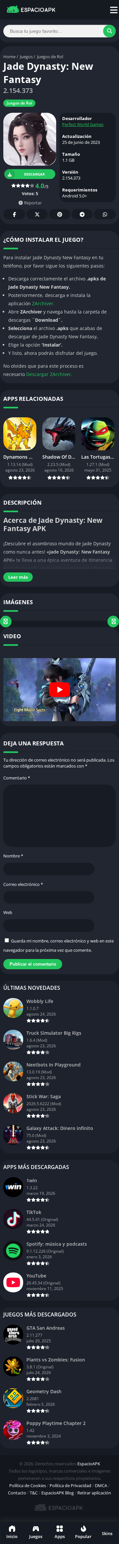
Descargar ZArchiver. (49, 374)
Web (7, 912)
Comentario (16, 778)
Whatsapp (105, 214)
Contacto (17, 1493)
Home (9, 57)
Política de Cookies (27, 1485)
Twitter (37, 214)
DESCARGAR (34, 174)
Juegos (26, 57)
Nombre (13, 856)
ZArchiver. (43, 303)
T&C (34, 1493)
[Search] (109, 31)
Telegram (82, 214)
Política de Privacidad (70, 1485)
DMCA (101, 1485)
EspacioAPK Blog (57, 1493)
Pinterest (59, 214)
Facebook (14, 214)
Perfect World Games (82, 124)
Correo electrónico (23, 884)
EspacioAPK (88, 1464)
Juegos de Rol (50, 57)
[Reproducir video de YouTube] (59, 689)
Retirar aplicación (94, 1493)
